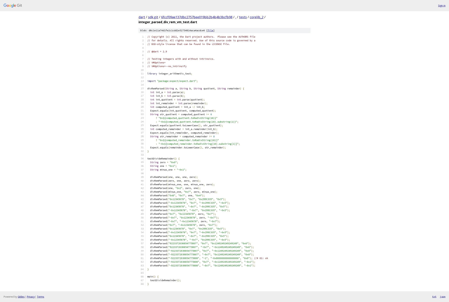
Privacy (31, 296)
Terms (40, 296)
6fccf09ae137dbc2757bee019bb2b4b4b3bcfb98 (196, 17)
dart (142, 17)
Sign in (441, 5)
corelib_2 (256, 17)
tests (243, 17)
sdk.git (153, 17)
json (442, 296)
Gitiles (21, 296)
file (210, 30)
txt (434, 296)
